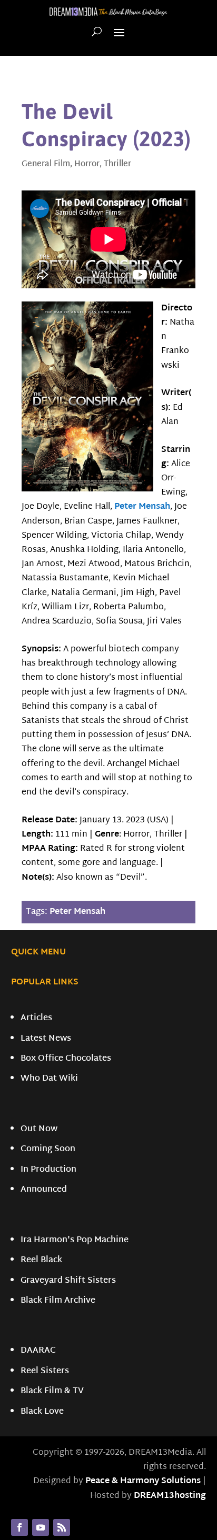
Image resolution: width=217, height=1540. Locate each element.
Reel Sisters (45, 1371)
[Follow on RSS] (61, 1527)
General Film (46, 164)
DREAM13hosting (170, 1496)
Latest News (46, 1038)
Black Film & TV (52, 1391)
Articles (36, 1018)
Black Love (42, 1412)
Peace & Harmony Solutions (143, 1481)
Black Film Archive (58, 1301)
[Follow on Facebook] (19, 1527)
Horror (87, 164)
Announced (44, 1189)
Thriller (117, 164)
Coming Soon (48, 1149)
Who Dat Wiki (49, 1078)
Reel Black (41, 1260)
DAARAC (38, 1350)
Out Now (39, 1129)
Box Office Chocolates (66, 1058)
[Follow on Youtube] (40, 1527)
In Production (48, 1169)
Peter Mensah (142, 507)
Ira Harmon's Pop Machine (75, 1240)
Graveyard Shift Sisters (68, 1281)
